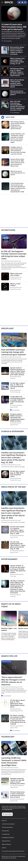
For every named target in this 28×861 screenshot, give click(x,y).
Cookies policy (6, 834)
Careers (4, 847)
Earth (4, 437)
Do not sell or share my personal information (13, 851)
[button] (25, 2)
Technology (6, 742)
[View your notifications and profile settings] (22, 2)
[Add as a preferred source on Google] (7, 814)
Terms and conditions (7, 827)
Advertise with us (6, 841)
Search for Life (6, 661)
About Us (4, 820)
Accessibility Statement (8, 837)
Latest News (10, 117)
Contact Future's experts (8, 824)
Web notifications (6, 844)
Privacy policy (5, 830)
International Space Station (10, 334)
